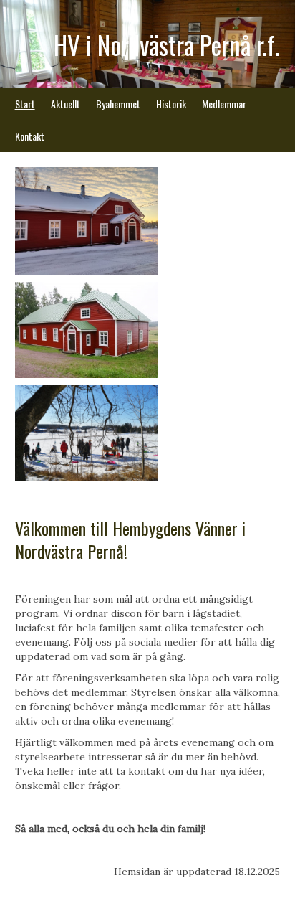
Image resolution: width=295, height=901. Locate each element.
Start (25, 103)
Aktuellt (65, 103)
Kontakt (29, 135)
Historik (171, 103)
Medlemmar (224, 103)
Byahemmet (118, 103)
